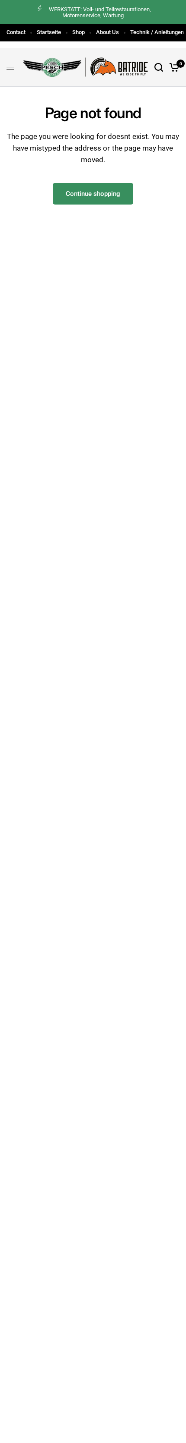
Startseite (49, 32)
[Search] (158, 67)
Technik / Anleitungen (157, 32)
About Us (107, 32)
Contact (16, 32)
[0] (173, 67)
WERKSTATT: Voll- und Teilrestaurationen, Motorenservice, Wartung (100, 12)
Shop (78, 32)
